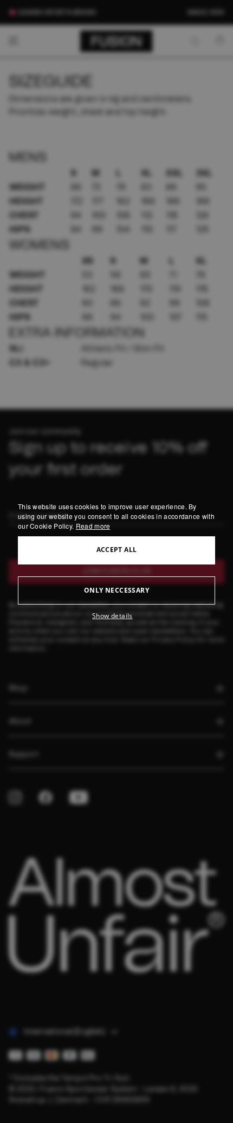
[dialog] (116, 562)
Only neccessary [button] (116, 590)
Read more (93, 525)
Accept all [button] (116, 549)
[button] (116, 616)
